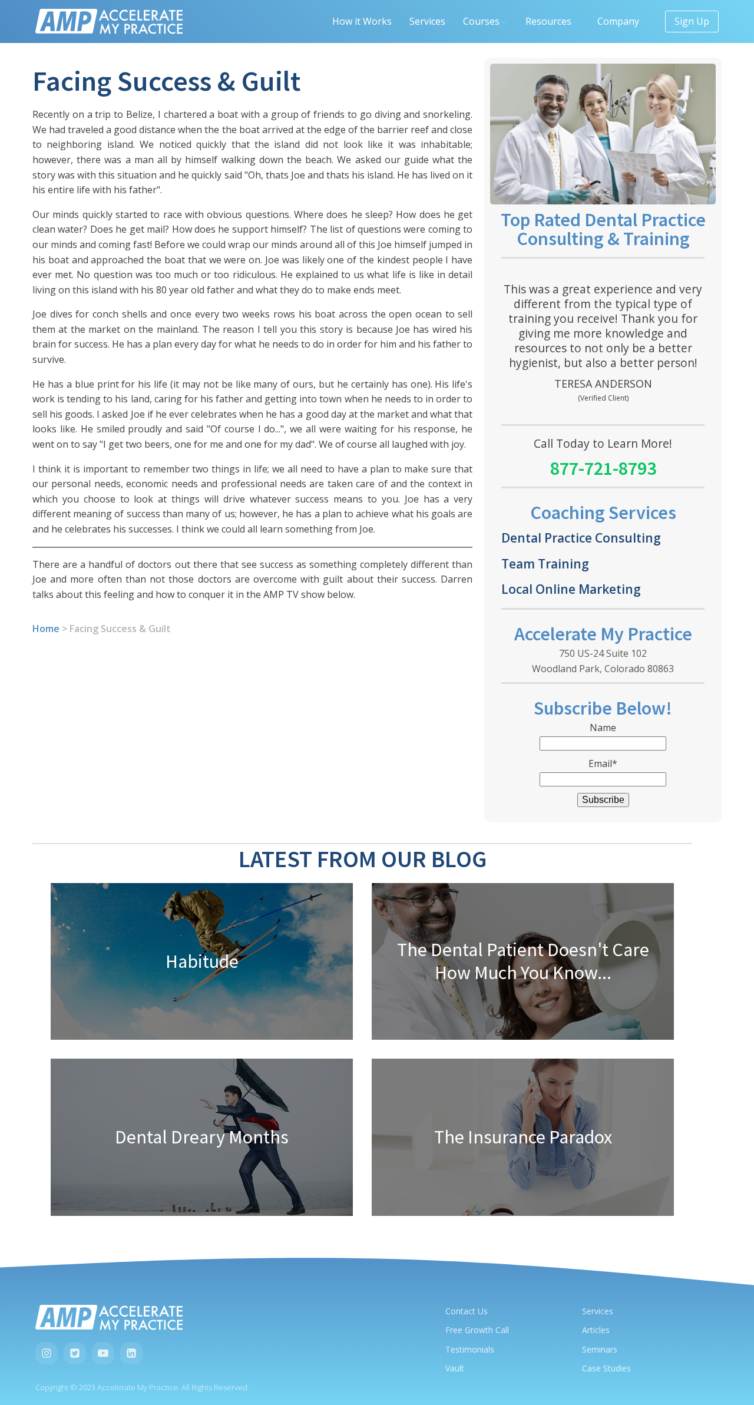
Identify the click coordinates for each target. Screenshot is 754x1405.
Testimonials (469, 1349)
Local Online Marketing (571, 588)
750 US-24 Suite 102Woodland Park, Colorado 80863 (603, 661)
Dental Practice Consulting (581, 537)
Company (618, 21)
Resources (548, 21)
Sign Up (691, 21)
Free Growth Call (477, 1329)
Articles (596, 1329)
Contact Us (466, 1311)
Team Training (545, 563)
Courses (481, 21)
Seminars (599, 1349)
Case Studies (606, 1368)
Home (45, 628)
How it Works (362, 21)
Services (427, 21)
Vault (454, 1368)
